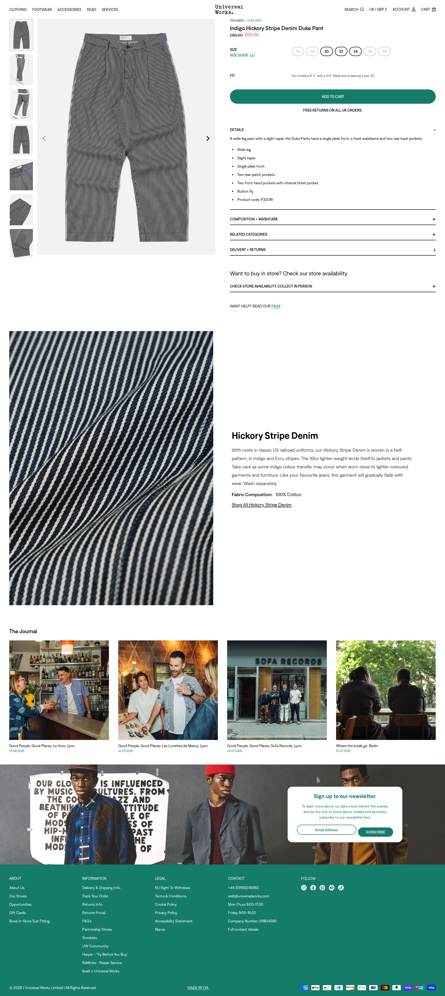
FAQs (275, 306)
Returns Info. (92, 904)
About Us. (17, 888)
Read (91, 9)
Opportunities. (20, 904)
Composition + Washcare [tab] (254, 219)
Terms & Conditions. (171, 896)
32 (341, 51)
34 (355, 51)
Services (110, 9)
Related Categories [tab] (248, 234)
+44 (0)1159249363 (243, 888)
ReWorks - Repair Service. (102, 963)
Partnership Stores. (97, 929)
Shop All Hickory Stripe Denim (262, 504)
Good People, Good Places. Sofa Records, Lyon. (264, 746)
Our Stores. (18, 896)
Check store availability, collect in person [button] (271, 286)
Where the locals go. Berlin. (357, 746)
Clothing (18, 9)
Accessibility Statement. (174, 921)
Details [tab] (237, 130)
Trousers (237, 20)
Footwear (42, 9)
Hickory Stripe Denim (275, 435)
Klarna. (160, 929)
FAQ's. (87, 921)
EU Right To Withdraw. (173, 888)
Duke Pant (255, 20)
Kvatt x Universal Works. (101, 971)
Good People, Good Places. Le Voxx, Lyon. (42, 746)
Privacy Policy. (166, 913)
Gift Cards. (17, 913)
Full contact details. (243, 929)
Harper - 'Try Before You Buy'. (105, 954)
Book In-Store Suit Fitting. (29, 921)
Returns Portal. (94, 913)
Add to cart (333, 96)
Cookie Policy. (166, 904)
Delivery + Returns (248, 249)
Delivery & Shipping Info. (101, 888)
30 (326, 51)
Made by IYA (198, 988)
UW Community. (95, 946)
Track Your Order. (95, 896)
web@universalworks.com (248, 896)
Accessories (69, 9)
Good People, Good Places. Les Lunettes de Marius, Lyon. (163, 746)
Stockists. (90, 938)
